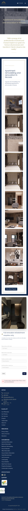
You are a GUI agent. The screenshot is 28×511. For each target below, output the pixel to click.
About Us (4, 422)
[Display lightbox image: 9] (14, 257)
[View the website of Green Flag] (4, 482)
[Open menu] (25, 3)
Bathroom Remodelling (7, 446)
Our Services (5, 416)
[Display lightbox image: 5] (14, 181)
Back (4, 373)
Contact (3, 425)
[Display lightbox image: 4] (14, 162)
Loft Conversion (5, 457)
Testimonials (4, 420)
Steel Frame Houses (6, 464)
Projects (4, 418)
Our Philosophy (5, 411)
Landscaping (5, 459)
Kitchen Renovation (6, 444)
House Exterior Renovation (8, 453)
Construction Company (7, 468)
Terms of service (6, 433)
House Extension (6, 448)
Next (24, 373)
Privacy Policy (5, 431)
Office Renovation (6, 450)
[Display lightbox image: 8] (14, 238)
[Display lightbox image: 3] (14, 143)
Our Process (5, 414)
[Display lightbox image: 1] (14, 105)
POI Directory (8, 500)
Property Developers (7, 466)
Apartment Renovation (7, 442)
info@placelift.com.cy (9, 397)
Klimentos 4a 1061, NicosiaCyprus (10, 400)
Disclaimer (4, 436)
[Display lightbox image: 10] (14, 276)
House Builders (5, 461)
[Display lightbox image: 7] (14, 219)
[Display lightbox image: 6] (14, 200)
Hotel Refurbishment (6, 455)
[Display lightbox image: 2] (14, 124)
